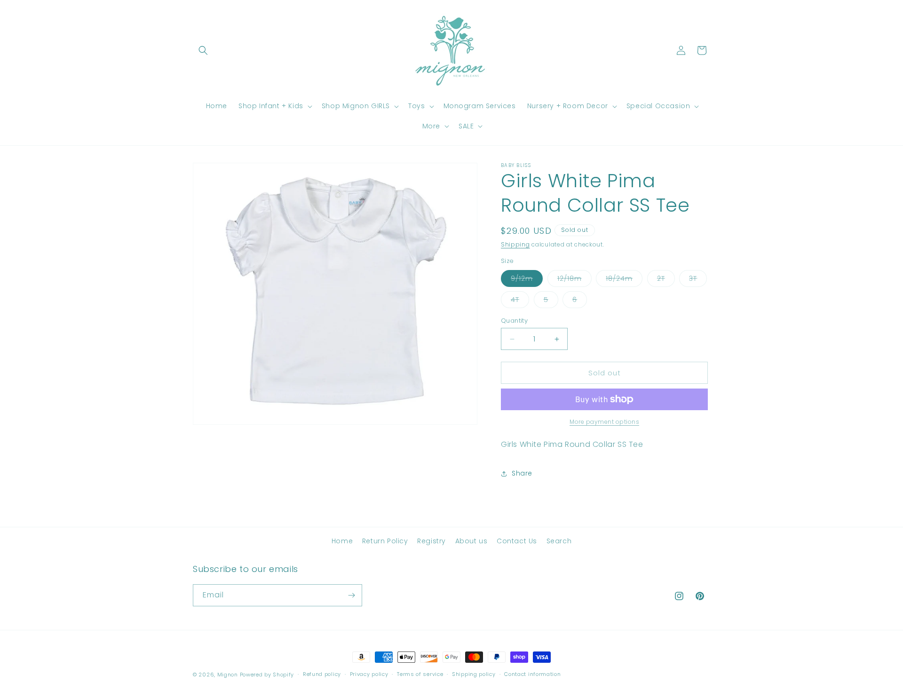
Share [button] (522, 473)
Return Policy (385, 541)
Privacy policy (369, 674)
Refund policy (322, 674)
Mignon (228, 674)
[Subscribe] (351, 595)
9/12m (527, 280)
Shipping (515, 244)
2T (666, 280)
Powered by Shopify (267, 674)
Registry (431, 541)
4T (520, 301)
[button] (203, 50)
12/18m (574, 280)
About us (471, 541)
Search (559, 541)
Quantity (514, 320)
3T (698, 280)
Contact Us (517, 541)
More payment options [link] (604, 422)
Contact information (532, 674)
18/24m (624, 280)
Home (342, 541)
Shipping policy (474, 674)
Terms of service (420, 674)
